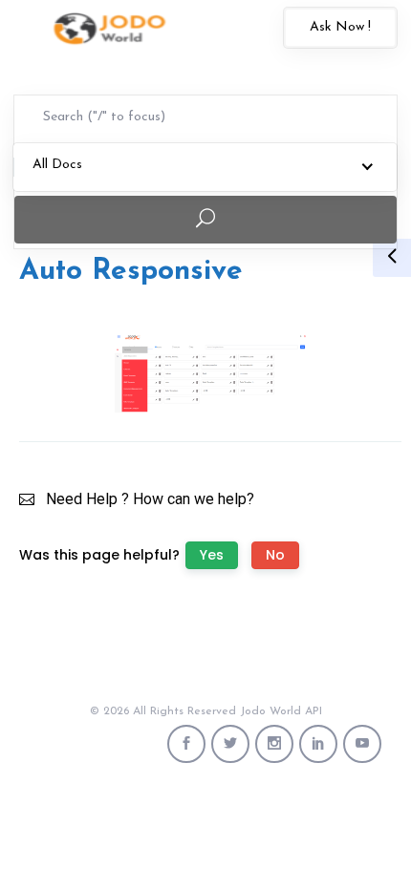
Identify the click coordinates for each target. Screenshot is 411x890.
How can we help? (193, 499)
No (275, 554)
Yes (212, 554)
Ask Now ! (340, 27)
